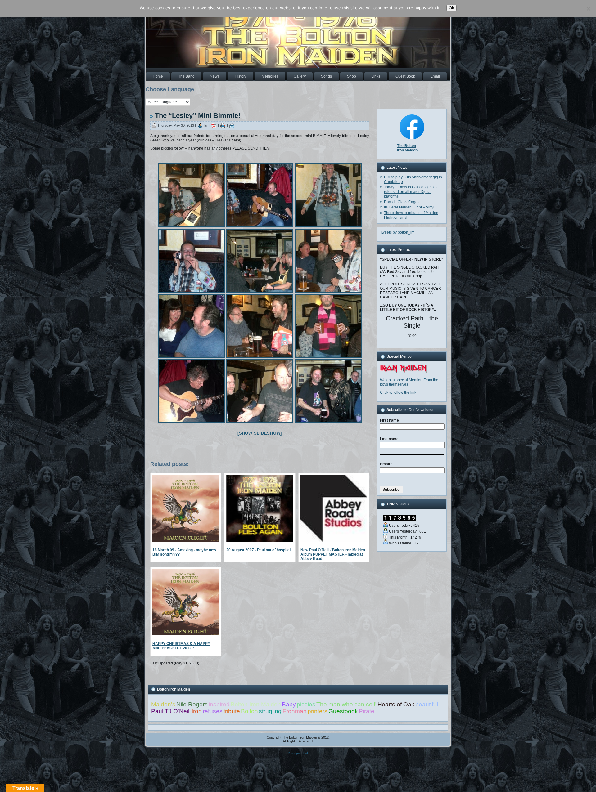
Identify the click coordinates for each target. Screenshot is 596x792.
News (214, 76)
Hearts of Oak (395, 704)
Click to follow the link (398, 392)
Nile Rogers (192, 704)
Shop (351, 76)
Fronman (294, 711)
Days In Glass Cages (401, 202)
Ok (451, 8)
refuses (213, 711)
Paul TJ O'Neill (171, 711)
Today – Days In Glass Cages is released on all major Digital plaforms (410, 192)
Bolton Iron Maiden (256, 704)
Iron (197, 711)
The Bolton (406, 146)
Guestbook (343, 711)
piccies (306, 704)
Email (435, 76)
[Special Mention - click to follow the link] (403, 372)
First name (389, 420)
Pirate (366, 711)
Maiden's (163, 704)
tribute (232, 711)
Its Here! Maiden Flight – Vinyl (409, 207)
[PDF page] (213, 125)
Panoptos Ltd (298, 753)
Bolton (249, 711)
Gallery (300, 76)
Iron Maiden (407, 150)
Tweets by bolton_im (397, 232)
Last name (389, 439)
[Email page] (232, 125)
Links (375, 76)
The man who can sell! (346, 704)
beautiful (426, 704)
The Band (186, 76)
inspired (219, 704)
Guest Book (405, 76)
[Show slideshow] (259, 433)
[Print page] (223, 125)
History (240, 76)
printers (317, 711)
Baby (289, 704)
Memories (270, 76)
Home (158, 76)
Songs (326, 76)
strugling (270, 711)
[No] (588, 9)
